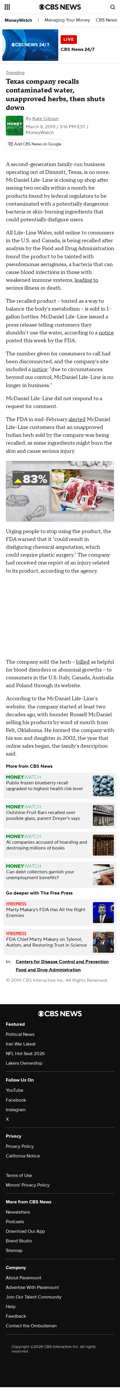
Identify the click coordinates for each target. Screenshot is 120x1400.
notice (106, 332)
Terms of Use (19, 1175)
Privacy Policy (20, 1146)
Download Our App (25, 1231)
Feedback (16, 1316)
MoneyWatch (18, 20)
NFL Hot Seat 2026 (25, 1053)
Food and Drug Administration (48, 970)
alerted (77, 419)
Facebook (16, 1100)
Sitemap (14, 1250)
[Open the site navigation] (22, 7)
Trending (15, 72)
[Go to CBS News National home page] (60, 7)
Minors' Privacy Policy (28, 1185)
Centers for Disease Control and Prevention (62, 962)
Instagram (16, 1109)
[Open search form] (112, 7)
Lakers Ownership (24, 1063)
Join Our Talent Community (33, 1297)
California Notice (23, 1156)
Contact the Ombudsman (31, 1326)
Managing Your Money (67, 20)
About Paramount (23, 1278)
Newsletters (18, 1212)
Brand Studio (19, 1241)
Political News (20, 1034)
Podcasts (15, 1221)
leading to (86, 280)
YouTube (14, 1090)
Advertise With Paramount (32, 1287)
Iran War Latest (21, 1044)
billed (83, 662)
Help (10, 1306)
